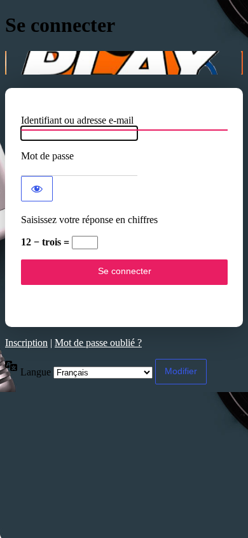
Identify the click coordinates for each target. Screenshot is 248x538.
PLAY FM (124, 63)
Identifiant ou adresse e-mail (77, 120)
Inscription (26, 342)
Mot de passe (47, 155)
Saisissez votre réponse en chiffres (89, 219)
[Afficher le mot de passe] (37, 188)
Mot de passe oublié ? (98, 342)
